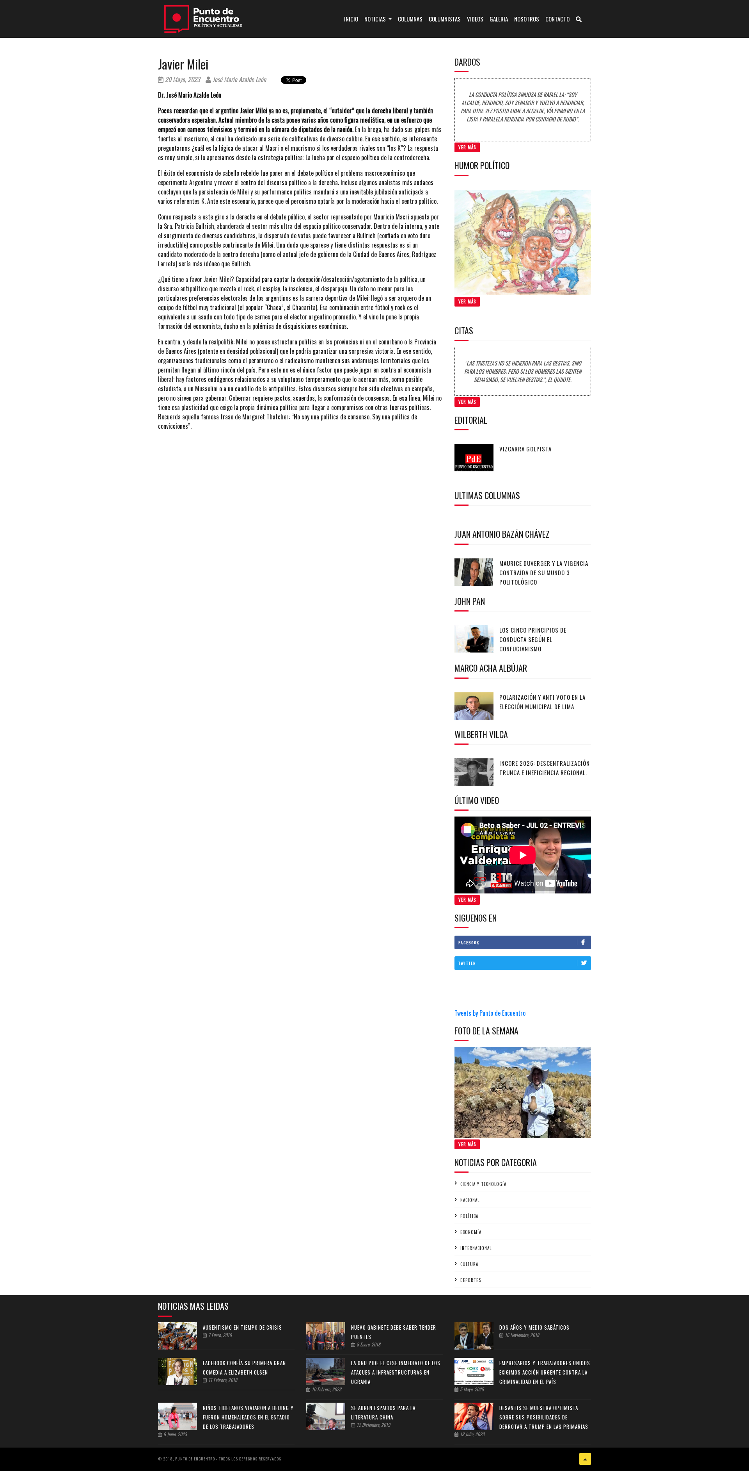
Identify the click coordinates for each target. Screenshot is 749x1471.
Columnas (410, 18)
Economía (470, 1232)
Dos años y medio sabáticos (534, 1327)
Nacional (469, 1200)
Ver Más (467, 147)
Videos (475, 18)
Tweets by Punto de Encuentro (489, 1013)
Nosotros (526, 18)
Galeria (499, 18)
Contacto (557, 18)
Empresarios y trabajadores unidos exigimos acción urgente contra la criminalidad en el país (544, 1372)
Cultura (469, 1264)
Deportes (470, 1280)
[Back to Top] (585, 1459)
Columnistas (445, 18)
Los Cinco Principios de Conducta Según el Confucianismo (532, 639)
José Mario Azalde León (238, 79)
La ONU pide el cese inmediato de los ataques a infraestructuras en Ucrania (395, 1372)
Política (469, 1216)
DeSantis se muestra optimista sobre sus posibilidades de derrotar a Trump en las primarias (543, 1417)
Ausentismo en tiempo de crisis (242, 1327)
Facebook (468, 942)
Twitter (467, 963)
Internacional (476, 1248)
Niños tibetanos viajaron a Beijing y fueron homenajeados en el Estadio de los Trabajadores (248, 1417)
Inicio (352, 18)
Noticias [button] (375, 18)
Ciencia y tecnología (483, 1184)
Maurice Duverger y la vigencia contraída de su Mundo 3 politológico (543, 572)
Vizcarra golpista (525, 448)
